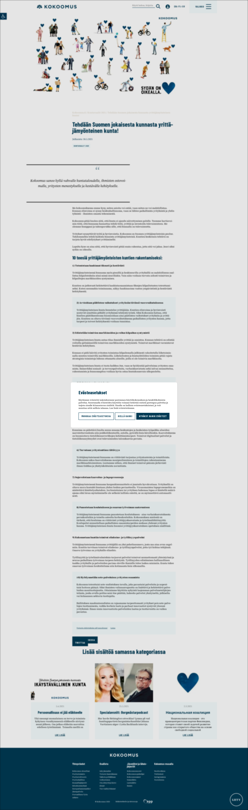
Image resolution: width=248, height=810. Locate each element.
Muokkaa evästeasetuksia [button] (96, 416)
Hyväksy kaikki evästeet (153, 416)
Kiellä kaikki (125, 416)
